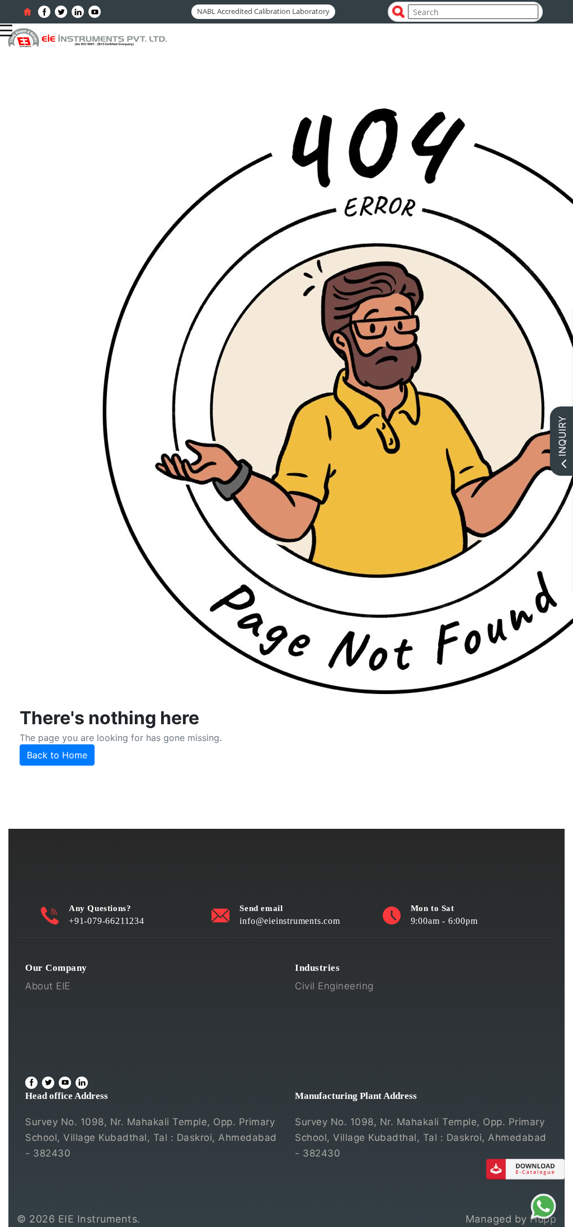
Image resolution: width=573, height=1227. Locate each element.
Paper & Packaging (339, 1057)
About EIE (48, 986)
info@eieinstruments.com (289, 921)
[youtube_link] (94, 12)
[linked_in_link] (78, 12)
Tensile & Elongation (343, 1003)
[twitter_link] (61, 12)
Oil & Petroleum (332, 1021)
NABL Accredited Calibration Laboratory (263, 11)
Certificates (52, 1021)
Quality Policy (57, 1003)
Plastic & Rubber (333, 1039)
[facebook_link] (44, 12)
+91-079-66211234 (106, 921)
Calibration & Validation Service (98, 1039)
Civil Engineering (334, 986)
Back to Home (57, 755)
